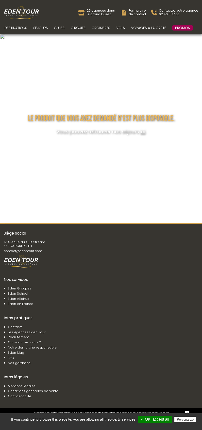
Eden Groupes (19, 288)
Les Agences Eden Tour (27, 332)
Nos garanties (19, 363)
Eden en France (20, 304)
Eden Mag (16, 352)
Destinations (15, 27)
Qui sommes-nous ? (24, 342)
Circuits (78, 27)
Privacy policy (103, 425)
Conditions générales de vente (33, 391)
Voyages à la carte (148, 27)
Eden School (18, 293)
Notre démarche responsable (32, 347)
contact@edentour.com (23, 251)
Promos (182, 27)
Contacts (15, 327)
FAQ (11, 357)
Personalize (185, 419)
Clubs (59, 27)
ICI (142, 131)
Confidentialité (19, 396)
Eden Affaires (18, 298)
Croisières (101, 27)
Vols (120, 27)
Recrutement (18, 337)
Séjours (40, 27)
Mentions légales (21, 386)
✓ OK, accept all (155, 419)
